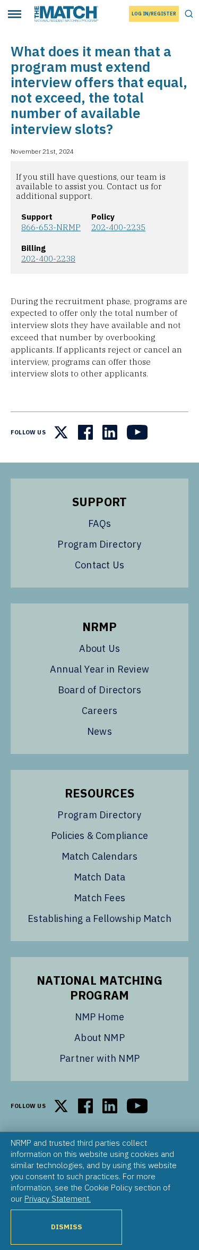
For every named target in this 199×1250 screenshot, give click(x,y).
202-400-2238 (48, 258)
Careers (99, 710)
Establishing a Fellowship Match (99, 918)
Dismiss (66, 1226)
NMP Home (99, 1017)
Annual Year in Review (99, 669)
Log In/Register (154, 13)
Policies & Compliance (99, 835)
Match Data (100, 877)
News (99, 731)
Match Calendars (100, 856)
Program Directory (99, 544)
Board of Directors (99, 690)
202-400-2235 (118, 227)
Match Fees (99, 898)
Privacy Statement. (57, 1198)
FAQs (99, 523)
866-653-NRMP (51, 227)
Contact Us (99, 565)
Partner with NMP (99, 1058)
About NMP (99, 1037)
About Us (99, 648)
